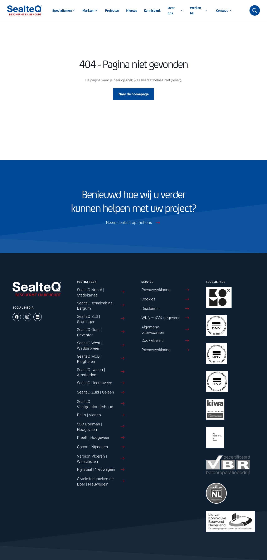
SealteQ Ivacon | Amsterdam (91, 372)
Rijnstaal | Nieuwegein (96, 469)
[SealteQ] (24, 10)
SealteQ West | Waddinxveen (89, 346)
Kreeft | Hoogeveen (93, 437)
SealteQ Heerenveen (94, 382)
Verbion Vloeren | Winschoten (92, 459)
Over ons (171, 10)
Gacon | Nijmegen (92, 446)
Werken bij (195, 10)
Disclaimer (150, 308)
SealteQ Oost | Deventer (89, 332)
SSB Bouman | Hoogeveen (89, 427)
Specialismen (62, 10)
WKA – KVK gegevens (160, 317)
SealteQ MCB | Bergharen (89, 359)
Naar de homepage (133, 94)
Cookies (148, 299)
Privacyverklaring (156, 289)
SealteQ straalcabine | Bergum (96, 306)
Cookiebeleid (152, 340)
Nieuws (131, 10)
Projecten (112, 10)
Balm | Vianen (89, 414)
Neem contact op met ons (129, 222)
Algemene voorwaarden (152, 330)
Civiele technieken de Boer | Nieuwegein (95, 481)
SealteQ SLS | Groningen (88, 319)
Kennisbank (152, 10)
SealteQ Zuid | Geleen (95, 392)
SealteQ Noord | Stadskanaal (90, 292)
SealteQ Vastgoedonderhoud (95, 404)
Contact (222, 10)
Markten (88, 10)
